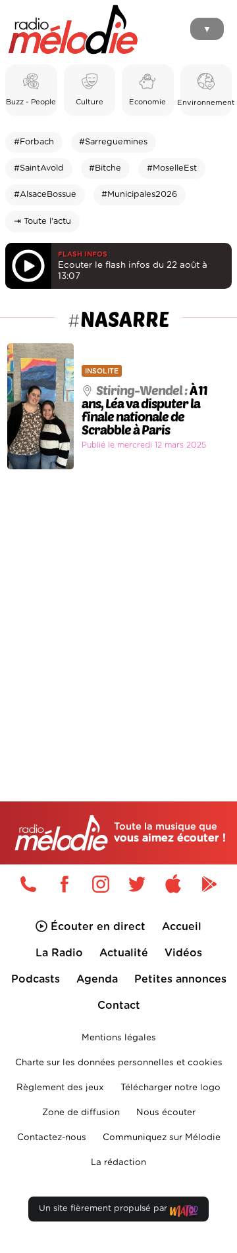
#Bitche (105, 168)
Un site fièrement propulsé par (104, 1208)
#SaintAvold (39, 168)
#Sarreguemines (113, 142)
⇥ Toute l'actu (42, 221)
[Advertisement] (118, 607)
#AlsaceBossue (45, 194)
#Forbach (34, 142)
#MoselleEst (172, 168)
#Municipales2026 (139, 194)
